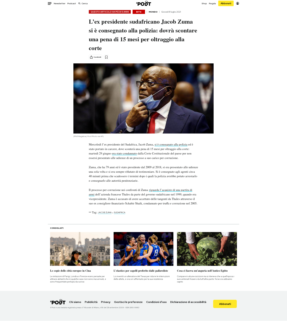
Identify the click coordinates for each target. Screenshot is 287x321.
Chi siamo (75, 302)
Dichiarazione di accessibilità (188, 302)
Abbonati (226, 3)
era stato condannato (124, 153)
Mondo (153, 11)
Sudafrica (119, 212)
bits (138, 11)
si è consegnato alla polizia (171, 144)
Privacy (105, 302)
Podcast (71, 3)
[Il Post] (143, 3)
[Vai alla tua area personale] (237, 3)
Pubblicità (91, 302)
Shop (204, 3)
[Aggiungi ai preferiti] (106, 57)
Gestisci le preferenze (128, 302)
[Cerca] (79, 3)
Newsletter (59, 3)
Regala (212, 3)
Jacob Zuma (105, 212)
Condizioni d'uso (156, 302)
